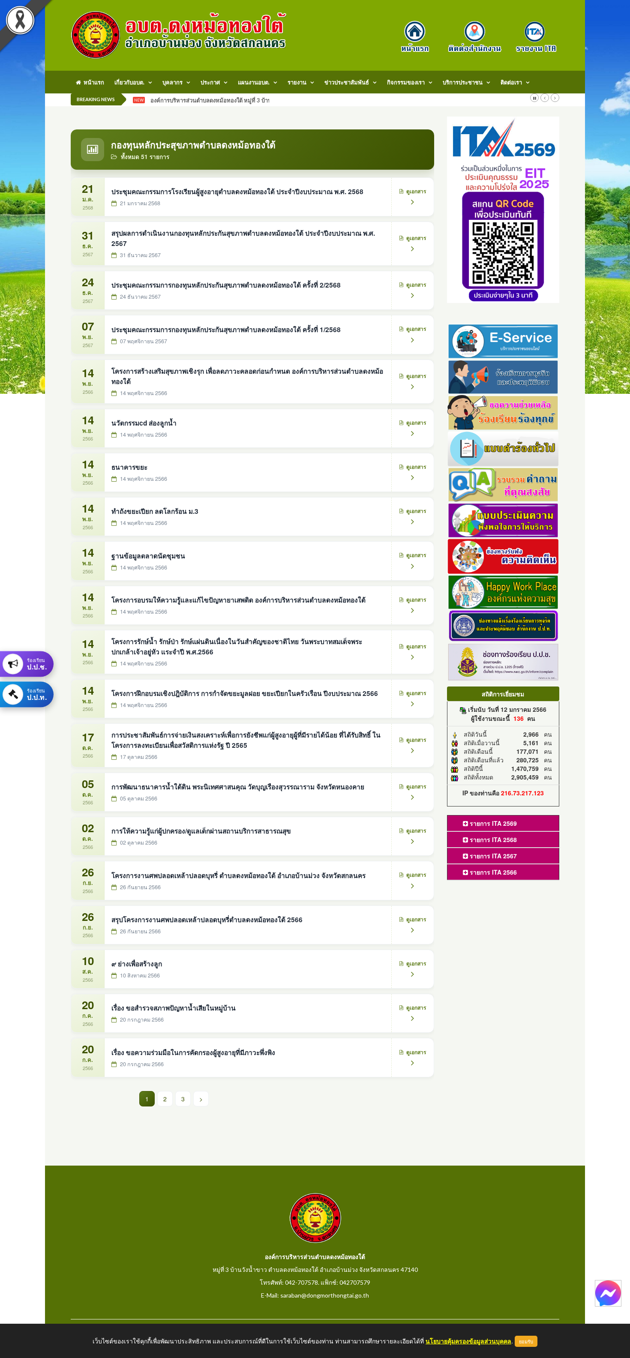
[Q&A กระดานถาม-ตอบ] (503, 483)
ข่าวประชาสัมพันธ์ (346, 82)
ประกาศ (210, 82)
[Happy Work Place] (503, 591)
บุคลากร (172, 82)
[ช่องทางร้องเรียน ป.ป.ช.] (503, 661)
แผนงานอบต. (254, 82)
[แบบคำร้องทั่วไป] (503, 447)
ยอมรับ (526, 1341)
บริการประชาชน (463, 82)
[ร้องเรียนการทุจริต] (503, 376)
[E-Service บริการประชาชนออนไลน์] (503, 340)
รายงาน (297, 82)
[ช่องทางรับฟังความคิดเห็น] (503, 555)
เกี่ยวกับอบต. (129, 82)
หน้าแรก (92, 82)
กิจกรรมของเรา (406, 82)
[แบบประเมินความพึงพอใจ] (503, 519)
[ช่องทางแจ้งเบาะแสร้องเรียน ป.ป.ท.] (503, 625)
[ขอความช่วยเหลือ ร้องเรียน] (503, 412)
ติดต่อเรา (511, 82)
